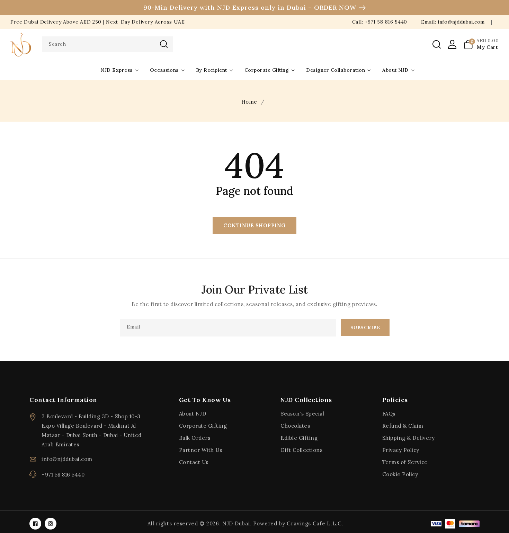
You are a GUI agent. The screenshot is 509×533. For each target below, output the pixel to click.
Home (249, 101)
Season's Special (302, 413)
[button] (436, 44)
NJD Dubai (236, 523)
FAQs (388, 413)
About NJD (395, 70)
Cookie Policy (400, 474)
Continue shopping (254, 225)
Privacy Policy (400, 450)
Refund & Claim (402, 425)
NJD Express (116, 70)
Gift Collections (301, 450)
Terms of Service (405, 462)
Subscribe (365, 327)
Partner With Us (200, 450)
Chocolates (295, 425)
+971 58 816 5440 (63, 474)
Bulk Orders (195, 438)
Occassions (164, 70)
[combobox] (107, 44)
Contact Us (193, 462)
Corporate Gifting (266, 70)
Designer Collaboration (335, 70)
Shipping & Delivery (408, 438)
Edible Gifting (299, 438)
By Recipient (211, 70)
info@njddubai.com (67, 459)
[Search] (163, 44)
